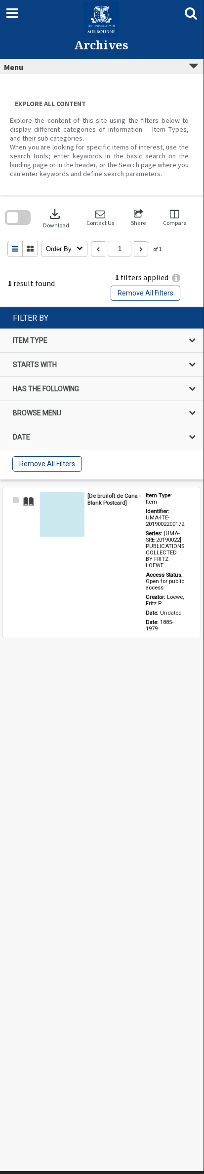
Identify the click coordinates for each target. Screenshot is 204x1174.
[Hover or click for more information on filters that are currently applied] (176, 278)
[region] (102, 393)
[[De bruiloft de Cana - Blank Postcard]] (62, 514)
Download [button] (56, 218)
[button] (100, 217)
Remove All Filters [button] (145, 293)
